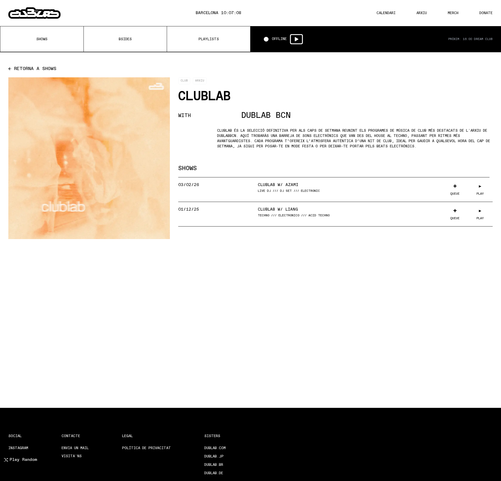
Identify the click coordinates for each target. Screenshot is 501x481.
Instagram (18, 448)
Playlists (209, 39)
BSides (125, 39)
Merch (453, 13)
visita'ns (72, 456)
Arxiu (421, 13)
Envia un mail (75, 448)
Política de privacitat (146, 448)
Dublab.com (215, 448)
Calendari (386, 13)
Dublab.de (213, 473)
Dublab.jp (214, 457)
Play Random (23, 460)
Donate (486, 13)
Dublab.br (213, 465)
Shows (41, 39)
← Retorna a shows (32, 69)
